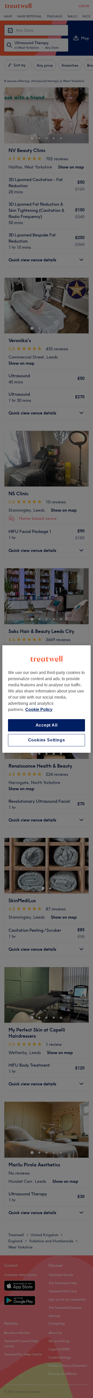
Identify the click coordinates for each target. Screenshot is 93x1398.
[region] (46, 699)
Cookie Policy (38, 709)
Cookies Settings (46, 740)
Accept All (47, 725)
